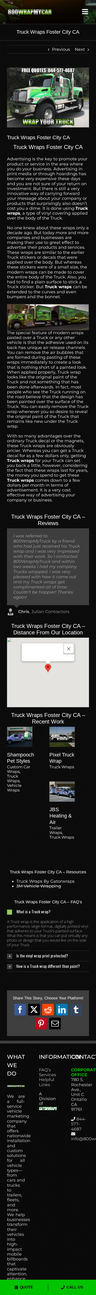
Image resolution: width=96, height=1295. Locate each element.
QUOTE (26, 1287)
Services (47, 1074)
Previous (61, 49)
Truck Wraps (13, 778)
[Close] (68, 648)
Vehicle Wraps (14, 787)
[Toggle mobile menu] (85, 11)
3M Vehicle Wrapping (38, 886)
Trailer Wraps (55, 830)
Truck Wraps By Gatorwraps (45, 881)
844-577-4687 (78, 1124)
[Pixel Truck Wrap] (62, 729)
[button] (48, 668)
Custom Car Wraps (18, 769)
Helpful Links (46, 1082)
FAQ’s (45, 1070)
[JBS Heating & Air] (62, 783)
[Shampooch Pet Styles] (19, 729)
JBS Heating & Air (60, 816)
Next (80, 49)
